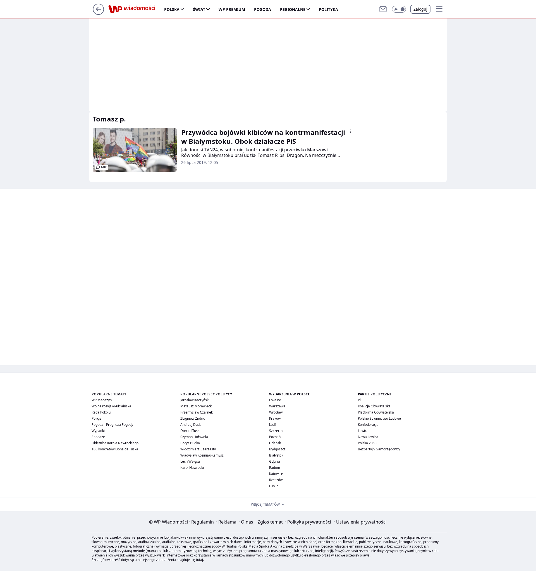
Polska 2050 (367, 443)
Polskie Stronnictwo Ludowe (379, 418)
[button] (399, 9)
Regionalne (292, 9)
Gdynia (274, 461)
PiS (360, 400)
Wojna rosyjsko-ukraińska (111, 406)
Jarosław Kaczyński (194, 400)
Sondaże (98, 436)
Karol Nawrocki (192, 467)
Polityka (328, 9)
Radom (274, 467)
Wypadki (98, 430)
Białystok (276, 455)
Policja (97, 418)
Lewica (363, 430)
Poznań (275, 436)
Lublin (273, 486)
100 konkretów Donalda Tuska (115, 449)
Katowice (276, 473)
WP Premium (232, 9)
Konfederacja (368, 424)
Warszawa (277, 406)
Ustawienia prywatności (360, 522)
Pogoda (262, 9)
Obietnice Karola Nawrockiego (115, 443)
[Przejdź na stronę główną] (98, 13)
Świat (199, 9)
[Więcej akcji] (350, 131)
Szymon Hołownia (194, 436)
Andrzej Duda (191, 424)
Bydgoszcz (277, 449)
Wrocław (276, 412)
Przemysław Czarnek (196, 412)
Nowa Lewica (368, 436)
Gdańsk (275, 443)
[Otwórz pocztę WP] (383, 9)
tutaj (199, 559)
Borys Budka (190, 443)
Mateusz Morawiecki (196, 406)
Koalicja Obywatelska (374, 406)
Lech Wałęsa (190, 461)
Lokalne (275, 400)
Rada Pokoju (101, 412)
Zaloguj (420, 9)
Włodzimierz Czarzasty (198, 449)
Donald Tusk (189, 430)
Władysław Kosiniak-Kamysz (202, 455)
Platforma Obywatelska (376, 412)
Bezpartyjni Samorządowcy (379, 449)
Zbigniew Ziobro (192, 418)
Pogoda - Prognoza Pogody (112, 424)
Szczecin (276, 430)
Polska (172, 9)
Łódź (272, 424)
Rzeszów (276, 479)
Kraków (275, 418)
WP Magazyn (102, 400)
